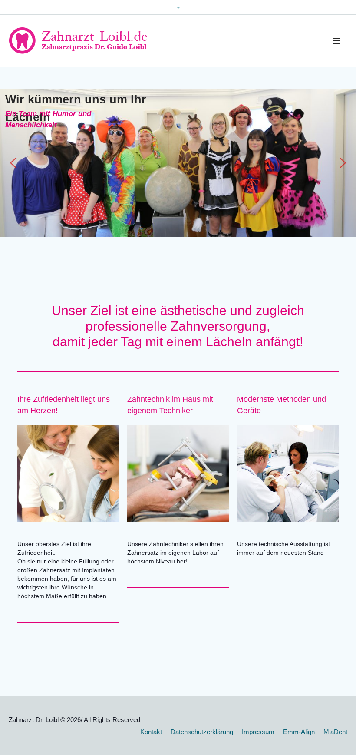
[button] (13, 163)
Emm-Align (299, 731)
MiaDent (335, 731)
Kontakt (151, 731)
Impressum (258, 731)
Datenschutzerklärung (202, 731)
